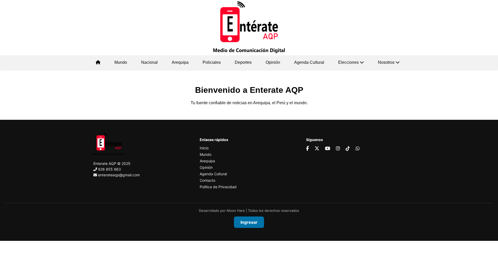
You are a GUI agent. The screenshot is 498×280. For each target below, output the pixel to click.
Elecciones (349, 62)
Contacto (207, 180)
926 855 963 (109, 169)
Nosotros (387, 62)
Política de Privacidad (218, 187)
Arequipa (180, 62)
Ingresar (249, 222)
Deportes (243, 62)
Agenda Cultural (309, 62)
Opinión (273, 62)
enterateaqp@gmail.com (119, 175)
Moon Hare (236, 210)
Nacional (149, 62)
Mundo (120, 62)
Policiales (212, 62)
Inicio (204, 148)
